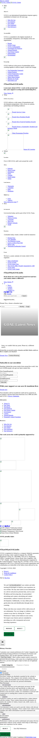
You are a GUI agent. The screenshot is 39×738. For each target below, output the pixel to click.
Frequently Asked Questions (12, 417)
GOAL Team (12, 45)
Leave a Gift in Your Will (15, 243)
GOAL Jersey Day (13, 264)
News (9, 285)
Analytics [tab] (3, 695)
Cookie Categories (7, 665)
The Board (7, 407)
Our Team (7, 405)
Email (5, 378)
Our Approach (12, 25)
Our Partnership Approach (15, 70)
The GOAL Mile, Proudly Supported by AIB (21, 266)
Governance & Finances (15, 48)
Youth (9, 224)
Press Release (24, 339)
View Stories (8, 93)
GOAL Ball (11, 267)
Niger (9, 173)
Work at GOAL (12, 218)
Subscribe (3, 382)
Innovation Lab (12, 80)
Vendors (4, 669)
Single (27, 306)
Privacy (6, 571)
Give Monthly (12, 239)
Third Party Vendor (6, 657)
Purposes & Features (23, 665)
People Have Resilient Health (21, 117)
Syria (9, 198)
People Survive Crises (18, 112)
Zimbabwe (11, 172)
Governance (7, 412)
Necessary (5, 673)
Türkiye (10, 200)
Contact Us (11, 290)
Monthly (22, 306)
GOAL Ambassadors (14, 47)
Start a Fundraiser (13, 261)
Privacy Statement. (13, 396)
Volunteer (10, 216)
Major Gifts (11, 244)
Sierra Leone (11, 170)
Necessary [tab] (3, 671)
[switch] (1, 684)
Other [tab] (1, 712)
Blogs (16, 339)
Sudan (9, 178)
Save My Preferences (20, 728)
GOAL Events (12, 262)
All (4, 339)
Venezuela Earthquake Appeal (17, 246)
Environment (11, 55)
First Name (6, 371)
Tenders (10, 288)
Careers (10, 287)
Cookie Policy (8, 574)
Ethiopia (10, 168)
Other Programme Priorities (20, 133)
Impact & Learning (29, 149)
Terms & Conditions (10, 573)
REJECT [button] (19, 628)
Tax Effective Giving (14, 241)
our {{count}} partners (15, 585)
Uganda (10, 175)
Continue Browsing (14, 355)
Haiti (9, 189)
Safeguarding (12, 53)
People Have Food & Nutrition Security (24, 122)
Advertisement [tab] (4, 703)
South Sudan (11, 177)
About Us (7, 403)
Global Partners (12, 72)
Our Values (11, 23)
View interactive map (10, 202)
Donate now (3, 389)
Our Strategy (11, 22)
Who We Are (11, 20)
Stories (9, 339)
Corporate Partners (13, 75)
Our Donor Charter (13, 52)
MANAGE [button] (9, 628)
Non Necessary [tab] (4, 683)
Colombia (10, 188)
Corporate (11, 219)
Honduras (10, 191)
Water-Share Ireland (14, 77)
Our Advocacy (12, 27)
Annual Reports (12, 50)
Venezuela (11, 186)
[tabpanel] (19, 678)
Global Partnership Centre (15, 74)
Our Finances (8, 408)
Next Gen (10, 221)
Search (24, 296)
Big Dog (7, 578)
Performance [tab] (4, 717)
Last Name (6, 375)
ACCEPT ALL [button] (9, 634)
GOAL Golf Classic (14, 269)
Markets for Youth (13, 79)
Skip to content (4, 1)
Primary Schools (12, 223)
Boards (10, 43)
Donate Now (11, 238)
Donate (9, 294)
